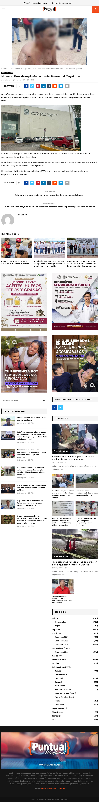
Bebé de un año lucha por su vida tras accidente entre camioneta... (73, 458)
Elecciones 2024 (61, 645)
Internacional (57, 648)
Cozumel (58, 682)
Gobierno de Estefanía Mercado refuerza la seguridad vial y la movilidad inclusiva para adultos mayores (31, 471)
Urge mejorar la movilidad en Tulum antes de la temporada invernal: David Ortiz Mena (30, 503)
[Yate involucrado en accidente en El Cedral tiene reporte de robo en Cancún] (87, 481)
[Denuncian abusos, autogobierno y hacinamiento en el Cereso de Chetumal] (63, 586)
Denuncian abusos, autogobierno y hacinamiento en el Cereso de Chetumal (62, 599)
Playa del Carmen (7, 72)
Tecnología (56, 716)
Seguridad (56, 708)
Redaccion (7, 80)
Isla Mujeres (60, 686)
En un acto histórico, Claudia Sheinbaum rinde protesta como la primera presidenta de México (49, 206)
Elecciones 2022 (61, 641)
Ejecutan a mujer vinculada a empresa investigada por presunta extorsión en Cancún (63, 494)
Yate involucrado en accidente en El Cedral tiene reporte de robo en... (87, 493)
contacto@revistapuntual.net (53, 788)
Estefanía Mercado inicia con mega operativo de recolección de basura (49, 195)
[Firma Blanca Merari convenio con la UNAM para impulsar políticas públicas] (8, 488)
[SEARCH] (44, 400)
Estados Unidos (61, 652)
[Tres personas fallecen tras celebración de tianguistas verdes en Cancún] (75, 544)
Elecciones (56, 633)
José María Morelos (63, 690)
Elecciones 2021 (61, 637)
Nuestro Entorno (59, 660)
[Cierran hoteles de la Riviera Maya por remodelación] (8, 421)
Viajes (57, 626)
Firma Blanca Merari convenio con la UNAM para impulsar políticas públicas (31, 487)
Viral (54, 720)
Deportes (56, 630)
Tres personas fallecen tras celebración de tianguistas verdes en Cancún (74, 563)
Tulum (57, 701)
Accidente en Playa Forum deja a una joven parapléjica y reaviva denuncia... (86, 522)
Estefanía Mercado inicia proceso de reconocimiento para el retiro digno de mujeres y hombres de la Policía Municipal (32, 435)
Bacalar (58, 671)
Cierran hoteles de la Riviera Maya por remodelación (32, 418)
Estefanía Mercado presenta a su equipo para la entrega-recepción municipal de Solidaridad (49, 263)
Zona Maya (59, 705)
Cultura (55, 618)
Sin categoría (57, 712)
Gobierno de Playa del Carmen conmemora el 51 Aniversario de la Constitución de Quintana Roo (82, 263)
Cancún (58, 675)
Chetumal (59, 678)
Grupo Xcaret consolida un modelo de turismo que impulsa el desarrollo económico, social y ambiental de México (32, 519)
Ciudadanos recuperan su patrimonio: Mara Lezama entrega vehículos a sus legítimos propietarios (31, 453)
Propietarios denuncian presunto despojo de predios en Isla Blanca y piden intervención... (61, 522)
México (55, 656)
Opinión (55, 663)
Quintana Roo (58, 667)
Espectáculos (60, 622)
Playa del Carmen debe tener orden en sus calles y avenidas (15, 262)
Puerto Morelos (61, 697)
